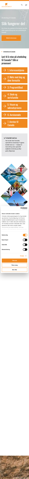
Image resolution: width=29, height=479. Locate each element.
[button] (14, 70)
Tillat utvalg (14, 265)
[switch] (25, 240)
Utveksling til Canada (9, 51)
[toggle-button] (26, 5)
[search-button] (22, 5)
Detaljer (22, 256)
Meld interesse (11, 38)
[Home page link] (7, 5)
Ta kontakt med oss (11, 138)
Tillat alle (14, 260)
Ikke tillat (14, 269)
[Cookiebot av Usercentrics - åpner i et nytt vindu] (20, 208)
